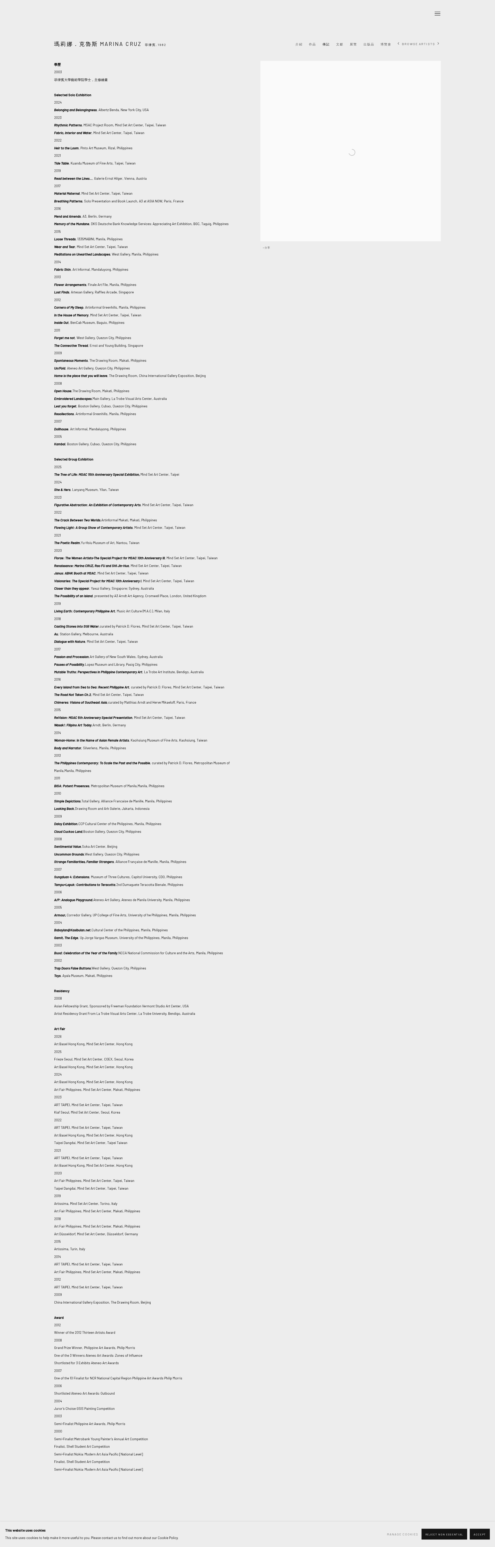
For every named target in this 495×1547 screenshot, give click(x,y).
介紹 (299, 44)
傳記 (326, 44)
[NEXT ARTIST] (438, 44)
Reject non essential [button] (444, 1534)
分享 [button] (267, 247)
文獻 (339, 44)
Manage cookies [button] (402, 1534)
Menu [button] (437, 14)
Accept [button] (480, 1534)
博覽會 (386, 44)
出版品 (369, 44)
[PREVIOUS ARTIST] (398, 44)
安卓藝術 (87, 14)
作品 (312, 44)
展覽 (353, 44)
